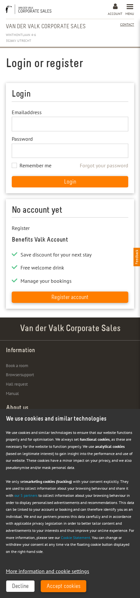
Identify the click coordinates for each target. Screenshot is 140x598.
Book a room (17, 365)
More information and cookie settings (47, 571)
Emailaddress (27, 112)
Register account (70, 298)
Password (22, 139)
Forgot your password (104, 165)
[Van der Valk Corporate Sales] (30, 9)
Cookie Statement (75, 537)
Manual (12, 393)
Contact (127, 24)
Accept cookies (63, 587)
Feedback (136, 257)
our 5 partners (25, 495)
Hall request (17, 384)
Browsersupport (20, 374)
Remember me (35, 165)
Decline (20, 587)
